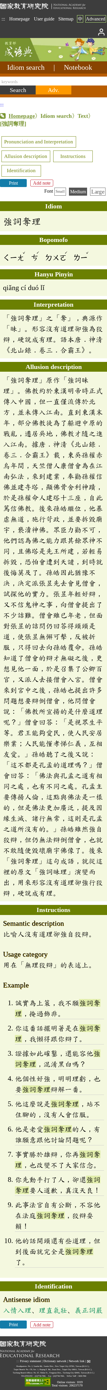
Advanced (95, 18)
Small (60, 191)
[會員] (101, 31)
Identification (21, 170)
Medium (78, 191)
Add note (42, 183)
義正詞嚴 (88, 1310)
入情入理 (17, 1310)
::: (3, 18)
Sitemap (65, 18)
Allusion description (25, 156)
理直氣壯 (53, 1310)
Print (13, 183)
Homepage (19, 18)
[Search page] (29, 59)
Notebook (78, 67)
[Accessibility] (38, 1382)
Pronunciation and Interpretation (38, 142)
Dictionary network (54, 1361)
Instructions (73, 156)
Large (97, 192)
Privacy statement (30, 1361)
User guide (44, 18)
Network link (76, 1361)
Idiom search (26, 67)
